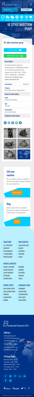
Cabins (5, 300)
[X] (9, 122)
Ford (6, 100)
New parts (22, 297)
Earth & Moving (8, 267)
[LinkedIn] (12, 122)
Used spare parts (9, 291)
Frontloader (7, 257)
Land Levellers (24, 245)
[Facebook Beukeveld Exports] (6, 376)
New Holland (12, 100)
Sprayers (6, 275)
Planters (21, 272)
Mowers (21, 267)
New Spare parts (10, 90)
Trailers (21, 254)
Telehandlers (23, 294)
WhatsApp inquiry (13, 56)
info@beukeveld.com (11, 350)
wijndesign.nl (28, 395)
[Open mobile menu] (31, 4)
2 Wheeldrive (7, 254)
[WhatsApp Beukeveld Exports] (10, 381)
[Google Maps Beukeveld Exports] (6, 381)
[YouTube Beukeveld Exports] (24, 376)
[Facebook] (5, 122)
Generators (7, 297)
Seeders (21, 270)
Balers (21, 248)
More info (17, 193)
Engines (6, 294)
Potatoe (21, 275)
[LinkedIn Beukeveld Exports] (20, 376)
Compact (6, 248)
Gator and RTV (8, 270)
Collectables (7, 251)
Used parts (22, 300)
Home (5, 34)
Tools (21, 257)
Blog (17, 221)
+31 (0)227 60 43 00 (10, 347)
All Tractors (7, 245)
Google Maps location (11, 344)
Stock (11, 34)
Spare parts (21, 90)
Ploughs (22, 251)
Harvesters (23, 291)
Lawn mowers (8, 272)
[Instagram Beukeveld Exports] (10, 376)
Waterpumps (7, 278)
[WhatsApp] (16, 122)
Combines (22, 288)
